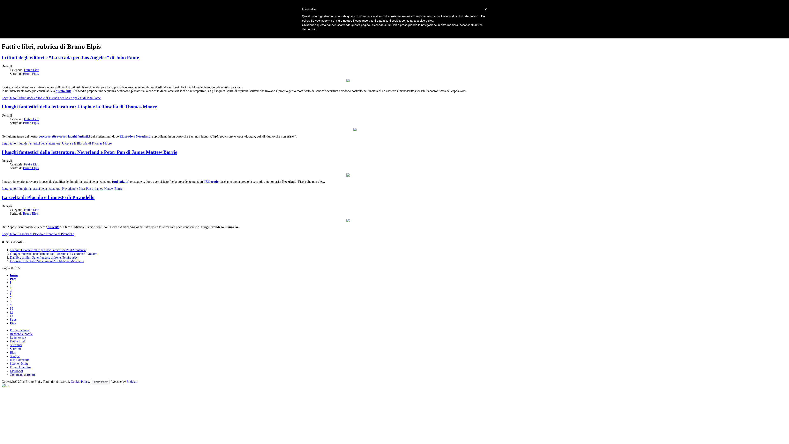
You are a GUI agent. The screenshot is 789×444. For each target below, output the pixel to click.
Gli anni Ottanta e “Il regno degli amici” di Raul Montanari (48, 250)
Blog (13, 352)
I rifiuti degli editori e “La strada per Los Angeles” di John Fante (70, 57)
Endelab (132, 381)
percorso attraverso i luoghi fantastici (64, 136)
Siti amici (16, 345)
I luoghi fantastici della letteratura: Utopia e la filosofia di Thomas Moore (79, 106)
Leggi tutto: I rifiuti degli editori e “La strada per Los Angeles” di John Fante (51, 98)
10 (11, 308)
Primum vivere (19, 330)
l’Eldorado (211, 181)
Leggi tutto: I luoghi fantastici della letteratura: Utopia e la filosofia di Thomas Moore (57, 143)
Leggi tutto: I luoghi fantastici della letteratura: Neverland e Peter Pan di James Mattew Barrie (62, 188)
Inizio (14, 275)
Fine (13, 323)
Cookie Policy (80, 381)
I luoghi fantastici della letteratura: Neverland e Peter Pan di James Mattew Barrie (89, 152)
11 (11, 312)
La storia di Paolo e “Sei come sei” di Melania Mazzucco (47, 261)
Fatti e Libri (31, 70)
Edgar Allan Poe (20, 367)
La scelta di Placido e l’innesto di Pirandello (48, 197)
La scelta (53, 227)
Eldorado (126, 136)
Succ (13, 319)
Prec (13, 279)
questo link (63, 91)
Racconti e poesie (21, 334)
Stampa (15, 356)
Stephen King (19, 363)
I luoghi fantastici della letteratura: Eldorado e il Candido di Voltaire (53, 254)
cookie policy (424, 20)
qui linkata (120, 181)
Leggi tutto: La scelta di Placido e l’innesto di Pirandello (38, 234)
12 (11, 316)
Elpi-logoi (16, 371)
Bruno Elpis (31, 73)
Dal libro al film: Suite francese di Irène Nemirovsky (44, 257)
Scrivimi (15, 348)
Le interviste (18, 337)
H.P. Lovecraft (19, 360)
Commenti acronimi (23, 374)
